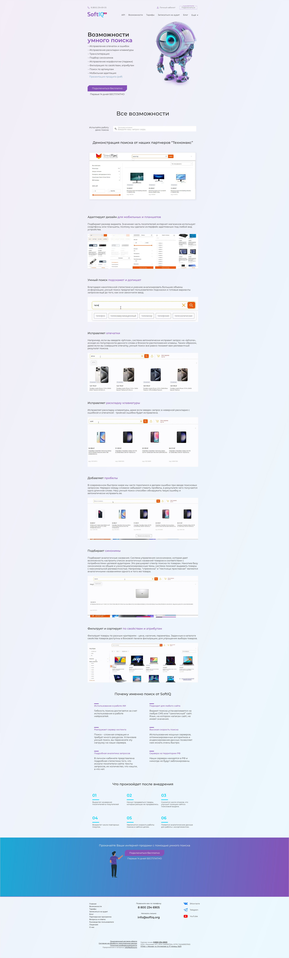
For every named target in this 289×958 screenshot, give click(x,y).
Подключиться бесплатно (107, 88)
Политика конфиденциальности (123, 945)
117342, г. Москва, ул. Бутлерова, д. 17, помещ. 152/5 (161, 946)
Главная (92, 904)
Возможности (135, 15)
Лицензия (93, 925)
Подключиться (188, 7)
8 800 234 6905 (149, 907)
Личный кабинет (167, 7)
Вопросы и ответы (97, 919)
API (123, 15)
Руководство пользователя (101, 922)
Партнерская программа (100, 917)
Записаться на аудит (169, 15)
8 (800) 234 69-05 (98, 7)
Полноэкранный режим (125, 127)
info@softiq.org (149, 917)
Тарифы (150, 15)
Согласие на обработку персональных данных (118, 943)
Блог (185, 15)
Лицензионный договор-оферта (123, 941)
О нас (91, 927)
